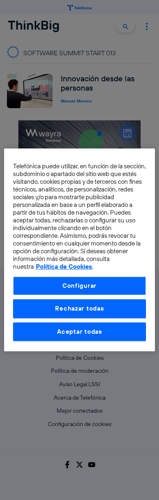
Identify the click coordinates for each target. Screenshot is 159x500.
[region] (79, 249)
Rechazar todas (79, 309)
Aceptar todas (79, 331)
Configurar (79, 285)
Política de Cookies (64, 267)
